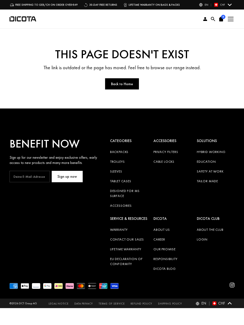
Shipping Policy (170, 303)
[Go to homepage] (23, 19)
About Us (161, 229)
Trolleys (117, 161)
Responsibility (165, 259)
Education (206, 161)
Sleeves (116, 171)
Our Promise (164, 249)
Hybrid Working (211, 152)
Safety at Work (210, 171)
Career (159, 239)
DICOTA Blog (164, 268)
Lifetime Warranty (125, 249)
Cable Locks (163, 161)
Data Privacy (83, 303)
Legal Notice (59, 303)
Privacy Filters (165, 152)
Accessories (121, 205)
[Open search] (213, 19)
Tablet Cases (120, 181)
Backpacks (119, 152)
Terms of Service (112, 303)
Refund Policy (141, 303)
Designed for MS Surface (125, 193)
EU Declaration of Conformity (126, 261)
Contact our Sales (127, 239)
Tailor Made (207, 181)
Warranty (119, 229)
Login (202, 239)
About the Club (210, 229)
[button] (215, 5)
